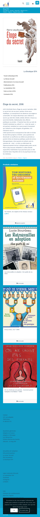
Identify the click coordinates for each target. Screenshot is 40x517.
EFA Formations (8, 457)
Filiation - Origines (22, 158)
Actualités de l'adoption (10, 451)
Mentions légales (8, 495)
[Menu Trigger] (37, 3)
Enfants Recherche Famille (11, 439)
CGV (4, 491)
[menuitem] (22, 3)
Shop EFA (6, 9)
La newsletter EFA (8, 475)
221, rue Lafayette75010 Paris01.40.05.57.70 (8, 419)
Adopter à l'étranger (9, 435)
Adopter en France (9, 433)
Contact (5, 415)
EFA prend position (9, 453)
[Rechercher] (22, 3)
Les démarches (7, 437)
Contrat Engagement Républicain (13, 497)
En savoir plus (24, 510)
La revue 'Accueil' (8, 455)
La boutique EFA (8, 459)
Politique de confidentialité (11, 493)
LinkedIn (5, 482)
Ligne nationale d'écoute (10, 473)
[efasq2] (16, 3)
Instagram (6, 479)
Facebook (6, 477)
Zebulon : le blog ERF (9, 441)
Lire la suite (21, 283)
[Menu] (26, 3)
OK (14, 510)
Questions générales (9, 431)
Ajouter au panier (20, 223)
